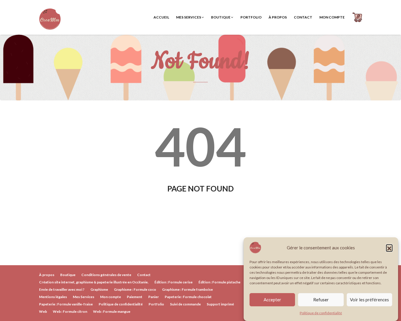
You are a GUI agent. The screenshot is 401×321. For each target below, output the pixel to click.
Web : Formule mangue (111, 311)
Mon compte (332, 17)
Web (43, 311)
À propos (278, 17)
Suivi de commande (185, 304)
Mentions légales (53, 297)
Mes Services (189, 17)
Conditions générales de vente (106, 275)
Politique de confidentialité (321, 313)
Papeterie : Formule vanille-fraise (66, 304)
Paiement (134, 297)
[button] (389, 248)
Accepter (272, 299)
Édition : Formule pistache (219, 282)
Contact (303, 17)
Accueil (161, 17)
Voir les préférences (369, 299)
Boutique (221, 17)
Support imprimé (220, 304)
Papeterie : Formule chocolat (188, 297)
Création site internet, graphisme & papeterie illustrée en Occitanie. (94, 282)
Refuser (321, 299)
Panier (153, 297)
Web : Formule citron (70, 311)
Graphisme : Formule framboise (187, 289)
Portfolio (251, 17)
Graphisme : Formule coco (135, 289)
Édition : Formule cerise (173, 282)
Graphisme (99, 289)
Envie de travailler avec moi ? (62, 289)
